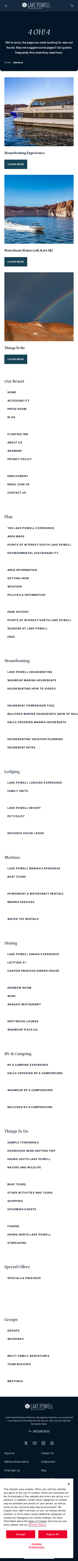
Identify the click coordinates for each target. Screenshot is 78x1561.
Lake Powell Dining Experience (33, 954)
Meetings (15, 1381)
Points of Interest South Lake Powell (39, 544)
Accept (20, 1534)
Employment (17, 476)
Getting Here (18, 578)
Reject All (53, 1534)
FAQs (11, 636)
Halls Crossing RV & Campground (35, 1073)
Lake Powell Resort (24, 807)
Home (7, 62)
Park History (18, 611)
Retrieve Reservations (16, 1461)
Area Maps (16, 536)
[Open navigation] (5, 6)
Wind (11, 996)
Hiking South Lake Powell (29, 1159)
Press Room (17, 408)
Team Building (19, 1364)
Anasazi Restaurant (24, 1004)
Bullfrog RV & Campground (30, 1107)
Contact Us (16, 492)
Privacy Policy (19, 459)
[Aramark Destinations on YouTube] (34, 1443)
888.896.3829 (41, 1430)
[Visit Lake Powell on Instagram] (43, 1443)
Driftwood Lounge (23, 1021)
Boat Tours (16, 876)
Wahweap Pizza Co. (23, 1029)
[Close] (69, 1484)
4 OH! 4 (39, 32)
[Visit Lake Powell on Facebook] (52, 1443)
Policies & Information (26, 594)
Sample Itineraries (23, 1142)
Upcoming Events (21, 1209)
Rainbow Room (19, 987)
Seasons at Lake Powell (27, 628)
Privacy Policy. (37, 1524)
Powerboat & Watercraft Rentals (35, 893)
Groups (13, 1330)
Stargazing (17, 1242)
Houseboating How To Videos (31, 688)
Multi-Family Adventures (28, 1355)
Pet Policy (16, 816)
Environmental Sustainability (32, 552)
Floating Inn (17, 434)
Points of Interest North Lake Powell (39, 620)
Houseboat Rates (21, 747)
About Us (14, 442)
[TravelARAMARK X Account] (26, 1443)
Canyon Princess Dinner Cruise (33, 970)
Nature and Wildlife (24, 1167)
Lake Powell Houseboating (30, 671)
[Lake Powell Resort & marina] (36, 6)
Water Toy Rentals (23, 918)
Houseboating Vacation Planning (35, 739)
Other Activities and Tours (30, 1192)
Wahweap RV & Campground (30, 1090)
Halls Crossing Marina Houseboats (36, 722)
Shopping (15, 1200)
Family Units (17, 790)
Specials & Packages (24, 1278)
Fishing (13, 1226)
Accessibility (18, 400)
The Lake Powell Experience (30, 528)
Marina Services (21, 901)
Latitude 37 (16, 962)
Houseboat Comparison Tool (31, 705)
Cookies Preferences (36, 1545)
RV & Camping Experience (27, 1064)
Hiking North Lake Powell (29, 1234)
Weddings (15, 1338)
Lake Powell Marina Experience (34, 868)
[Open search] (72, 5)
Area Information (22, 569)
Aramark (14, 450)
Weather (14, 586)
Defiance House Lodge (25, 833)
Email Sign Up (18, 484)
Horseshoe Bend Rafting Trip (31, 1150)
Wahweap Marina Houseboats (31, 680)
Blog (11, 417)
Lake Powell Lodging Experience (34, 782)
